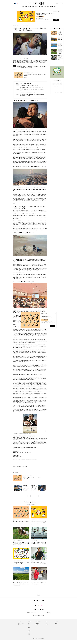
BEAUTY (29, 6)
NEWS (23, 6)
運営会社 (19, 624)
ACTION (51, 6)
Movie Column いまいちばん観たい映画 (24, 83)
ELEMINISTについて (20, 623)
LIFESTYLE (36, 6)
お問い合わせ (37, 623)
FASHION (26, 6)
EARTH (45, 6)
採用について (57, 623)
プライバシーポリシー (48, 623)
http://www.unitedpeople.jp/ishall (18, 448)
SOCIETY (48, 6)
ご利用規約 (47, 624)
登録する (48, 612)
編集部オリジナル (61, 31)
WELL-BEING (41, 6)
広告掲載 (37, 624)
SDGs (54, 6)
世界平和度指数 (25, 210)
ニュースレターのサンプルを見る (57, 92)
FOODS (33, 6)
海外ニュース (62, 55)
